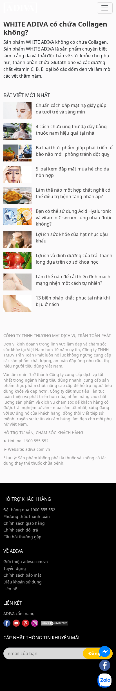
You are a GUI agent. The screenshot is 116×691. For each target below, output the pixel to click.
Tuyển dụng (14, 568)
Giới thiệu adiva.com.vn (25, 561)
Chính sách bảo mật (22, 575)
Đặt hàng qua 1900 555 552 (29, 509)
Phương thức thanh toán (26, 516)
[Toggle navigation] (105, 8)
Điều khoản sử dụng (22, 582)
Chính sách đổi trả (20, 530)
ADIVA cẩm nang (19, 613)
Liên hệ (10, 588)
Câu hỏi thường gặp (22, 536)
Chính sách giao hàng (24, 523)
